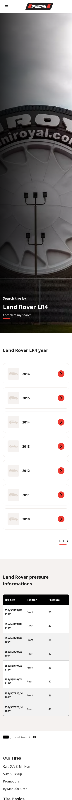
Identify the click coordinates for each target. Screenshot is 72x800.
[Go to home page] (39, 6)
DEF (62, 541)
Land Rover (21, 737)
